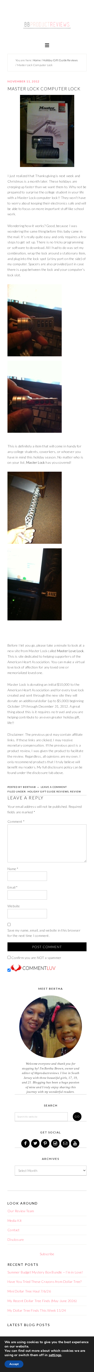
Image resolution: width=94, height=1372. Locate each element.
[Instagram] (55, 1143)
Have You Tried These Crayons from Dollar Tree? (44, 1281)
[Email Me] (65, 1143)
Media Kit (14, 1220)
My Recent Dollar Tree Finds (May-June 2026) (42, 1301)
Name (12, 869)
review (75, 791)
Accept (14, 1364)
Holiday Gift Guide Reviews (48, 791)
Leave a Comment (54, 786)
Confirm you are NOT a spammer (36, 958)
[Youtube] (75, 1143)
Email (12, 887)
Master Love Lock (70, 651)
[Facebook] (25, 1143)
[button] (47, 45)
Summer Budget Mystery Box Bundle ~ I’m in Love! (45, 1272)
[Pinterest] (45, 1143)
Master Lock (35, 462)
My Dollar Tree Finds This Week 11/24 (36, 1310)
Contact (13, 1230)
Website (13, 906)
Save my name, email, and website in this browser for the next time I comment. (44, 933)
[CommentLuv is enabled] (33, 970)
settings (55, 1355)
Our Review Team (20, 1211)
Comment (16, 821)
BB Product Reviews (47, 23)
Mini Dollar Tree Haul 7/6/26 (29, 1291)
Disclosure (15, 1239)
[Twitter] (35, 1143)
